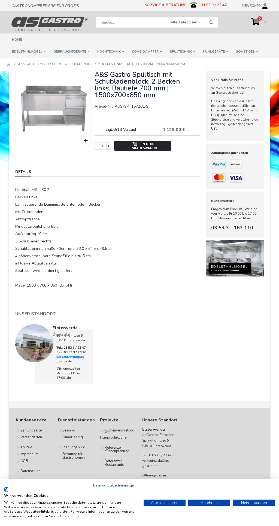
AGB (24, 460)
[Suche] (211, 22)
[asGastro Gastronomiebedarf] (49, 24)
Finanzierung (72, 437)
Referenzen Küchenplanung (117, 449)
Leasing (68, 430)
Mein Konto (251, 5)
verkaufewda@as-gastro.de (70, 359)
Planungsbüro (73, 447)
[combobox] (157, 22)
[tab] (27, 172)
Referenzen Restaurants (114, 463)
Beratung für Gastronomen (73, 456)
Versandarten (31, 437)
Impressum (29, 454)
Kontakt (26, 447)
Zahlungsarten (32, 430)
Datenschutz (30, 471)
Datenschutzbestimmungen (114, 485)
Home (8, 64)
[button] (85, 141)
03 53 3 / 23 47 (214, 5)
